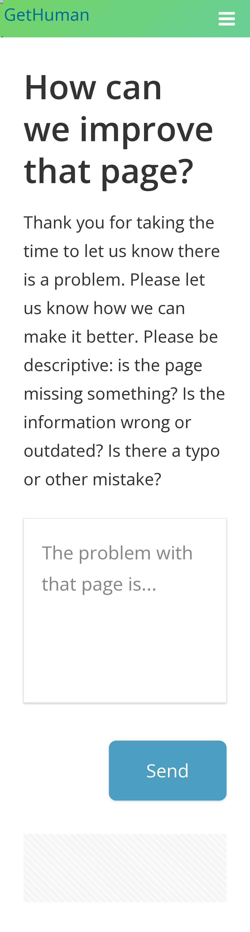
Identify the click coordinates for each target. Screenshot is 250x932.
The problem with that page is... (117, 568)
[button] (226, 18)
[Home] (59, 18)
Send (167, 770)
